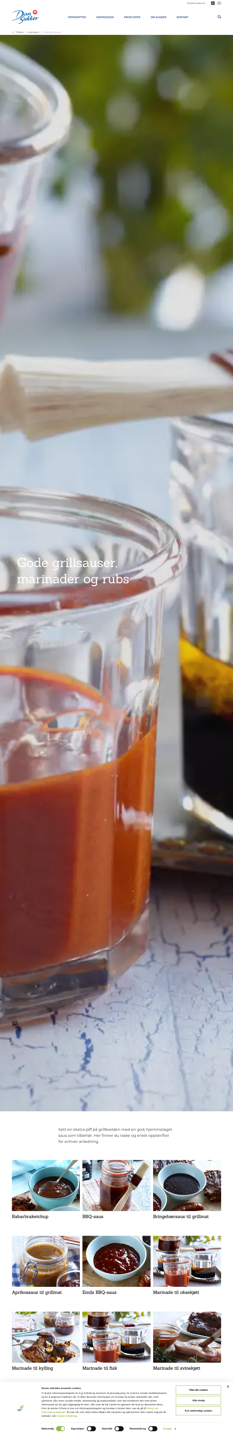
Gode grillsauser (52, 32)
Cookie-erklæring (67, 1416)
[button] (77, 16)
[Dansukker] (25, 16)
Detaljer (167, 1428)
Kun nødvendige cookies (198, 1410)
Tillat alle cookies (198, 1390)
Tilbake (19, 32)
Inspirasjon (33, 32)
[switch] (91, 1428)
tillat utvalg (198, 1400)
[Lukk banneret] (228, 1386)
